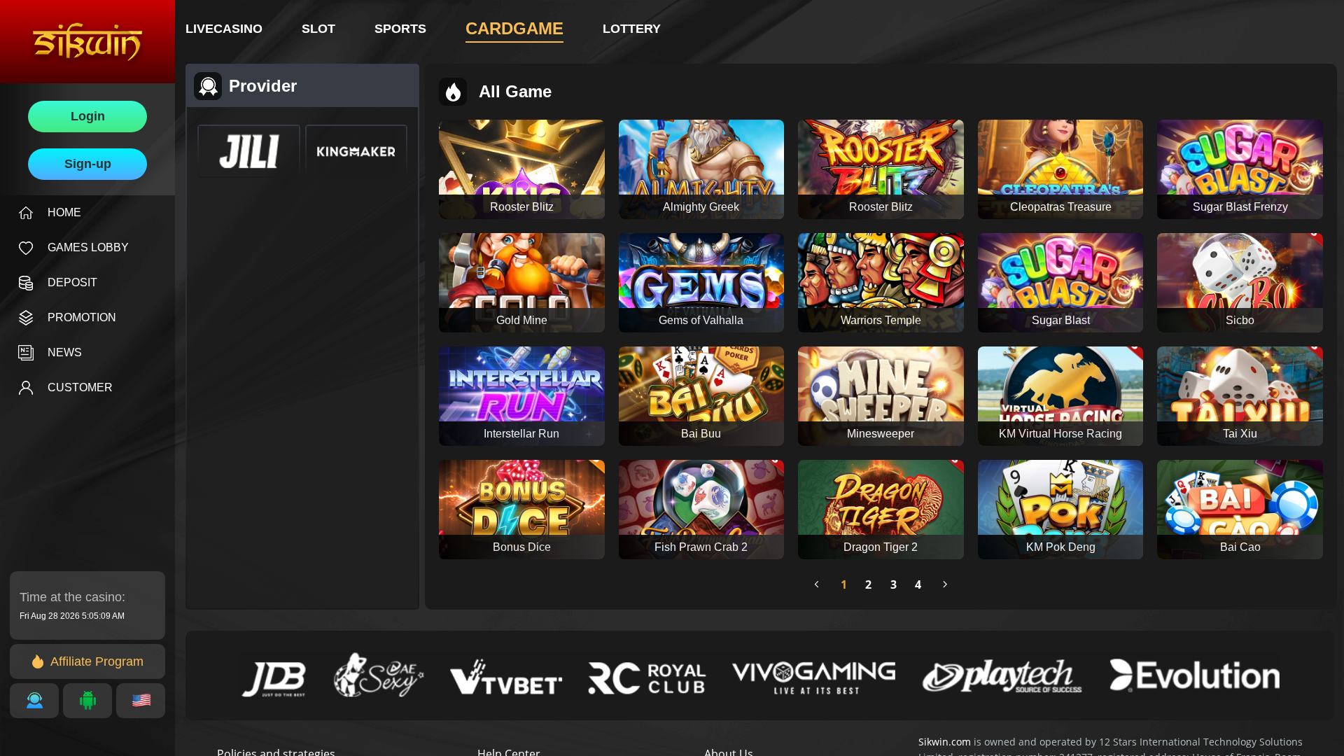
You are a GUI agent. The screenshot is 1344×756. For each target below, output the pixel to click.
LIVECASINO (224, 29)
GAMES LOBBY (88, 247)
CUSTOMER (80, 387)
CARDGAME (514, 28)
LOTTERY (632, 29)
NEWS (65, 352)
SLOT (318, 29)
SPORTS (400, 29)
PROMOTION (82, 317)
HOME (64, 212)
